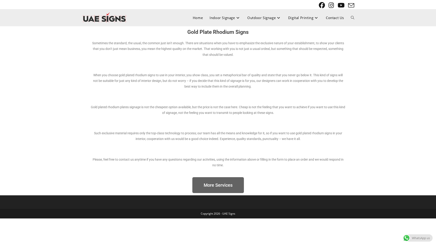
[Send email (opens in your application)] (350, 5)
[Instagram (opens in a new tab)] (331, 5)
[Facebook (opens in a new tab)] (322, 5)
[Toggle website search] (352, 17)
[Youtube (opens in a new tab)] (341, 5)
